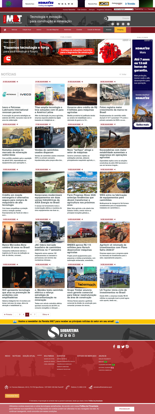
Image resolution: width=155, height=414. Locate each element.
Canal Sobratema (49, 364)
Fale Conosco (82, 9)
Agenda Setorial (62, 358)
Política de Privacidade (89, 406)
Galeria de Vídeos (49, 361)
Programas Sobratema (104, 9)
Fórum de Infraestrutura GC (66, 361)
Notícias (14, 29)
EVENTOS (61, 356)
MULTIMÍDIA (49, 356)
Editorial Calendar (105, 367)
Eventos (79, 29)
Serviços (92, 9)
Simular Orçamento (105, 358)
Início (7, 356)
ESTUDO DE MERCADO (86, 356)
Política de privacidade (96, 401)
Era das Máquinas (53, 29)
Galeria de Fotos (49, 358)
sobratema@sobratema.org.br (102, 387)
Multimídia (67, 29)
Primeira (9, 314)
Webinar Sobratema (63, 366)
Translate (151, 9)
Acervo (39, 29)
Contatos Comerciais (105, 370)
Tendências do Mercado (64, 364)
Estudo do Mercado (94, 29)
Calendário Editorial (105, 364)
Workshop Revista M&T (64, 369)
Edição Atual (27, 29)
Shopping (120, 29)
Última (44, 314)
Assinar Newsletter (69, 9)
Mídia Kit (101, 361)
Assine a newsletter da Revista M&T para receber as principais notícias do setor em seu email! (66, 321)
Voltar (123, 74)
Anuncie (108, 29)
